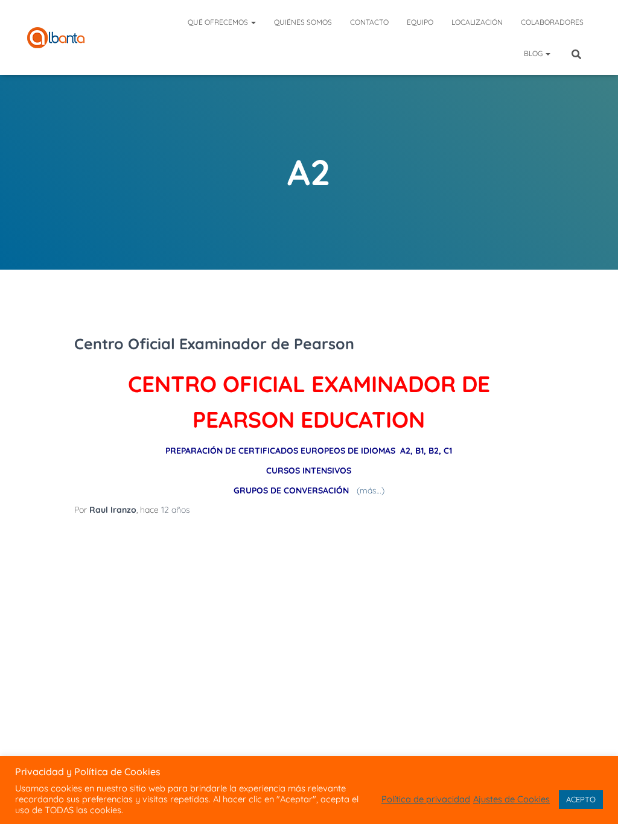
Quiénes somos (303, 22)
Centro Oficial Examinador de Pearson (214, 343)
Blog (534, 53)
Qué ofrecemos (219, 22)
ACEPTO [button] (581, 799)
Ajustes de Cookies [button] (511, 799)
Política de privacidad (425, 799)
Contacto (369, 22)
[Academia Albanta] (55, 37)
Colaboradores (552, 22)
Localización (477, 22)
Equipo (420, 22)
